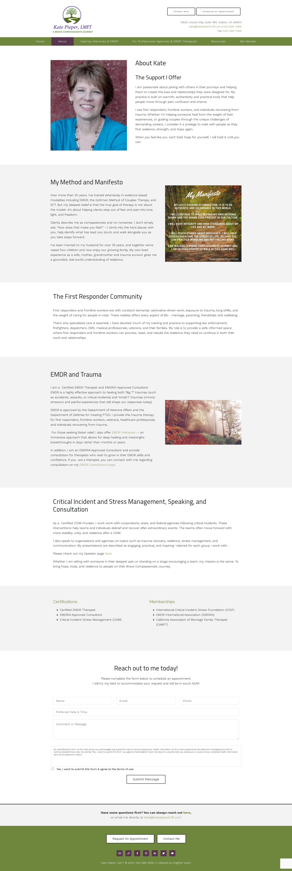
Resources (218, 41)
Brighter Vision (182, 862)
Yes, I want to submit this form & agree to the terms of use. (95, 769)
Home (40, 41)
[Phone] (128, 853)
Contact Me (171, 838)
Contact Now (181, 11)
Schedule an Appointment (218, 11)
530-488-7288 (232, 30)
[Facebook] (137, 853)
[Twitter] (164, 853)
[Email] (120, 853)
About (62, 41)
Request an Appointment (130, 838)
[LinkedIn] (155, 853)
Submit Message (146, 779)
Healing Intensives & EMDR (99, 41)
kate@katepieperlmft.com (205, 26)
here (108, 553)
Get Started (248, 41)
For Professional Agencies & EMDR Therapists (164, 41)
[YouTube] (172, 853)
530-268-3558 (232, 26)
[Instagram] (146, 853)
